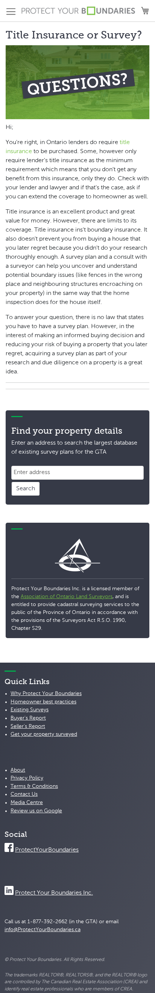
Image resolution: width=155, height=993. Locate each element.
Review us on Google (36, 810)
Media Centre (27, 802)
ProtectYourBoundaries (47, 850)
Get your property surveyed (44, 734)
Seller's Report (28, 726)
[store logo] (78, 11)
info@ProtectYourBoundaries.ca (43, 929)
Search (25, 489)
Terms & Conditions (34, 786)
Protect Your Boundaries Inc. (54, 893)
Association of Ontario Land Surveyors (66, 596)
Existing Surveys (30, 709)
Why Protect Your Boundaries (46, 693)
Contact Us (24, 794)
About (18, 770)
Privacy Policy (27, 778)
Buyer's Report (28, 718)
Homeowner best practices (43, 701)
